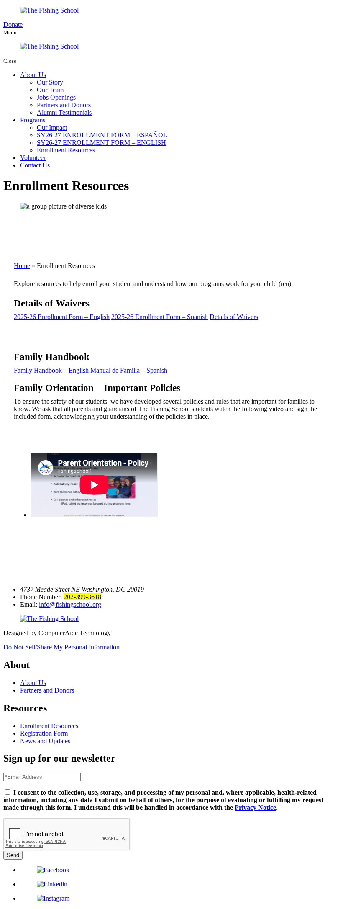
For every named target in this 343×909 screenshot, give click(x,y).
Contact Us (35, 165)
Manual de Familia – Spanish (128, 370)
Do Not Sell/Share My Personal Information (61, 647)
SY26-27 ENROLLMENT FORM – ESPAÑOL (102, 135)
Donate (13, 24)
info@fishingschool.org (70, 604)
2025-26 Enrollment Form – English (62, 316)
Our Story (50, 82)
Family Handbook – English (51, 370)
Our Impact (52, 127)
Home (22, 265)
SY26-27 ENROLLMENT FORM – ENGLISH (101, 142)
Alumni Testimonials (64, 112)
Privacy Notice (255, 807)
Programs (32, 120)
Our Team (50, 89)
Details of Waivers (234, 316)
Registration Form (44, 733)
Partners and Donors (64, 104)
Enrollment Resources (66, 150)
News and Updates (45, 740)
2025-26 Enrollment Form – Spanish (159, 316)
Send (13, 855)
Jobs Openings (56, 97)
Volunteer (33, 157)
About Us (33, 74)
